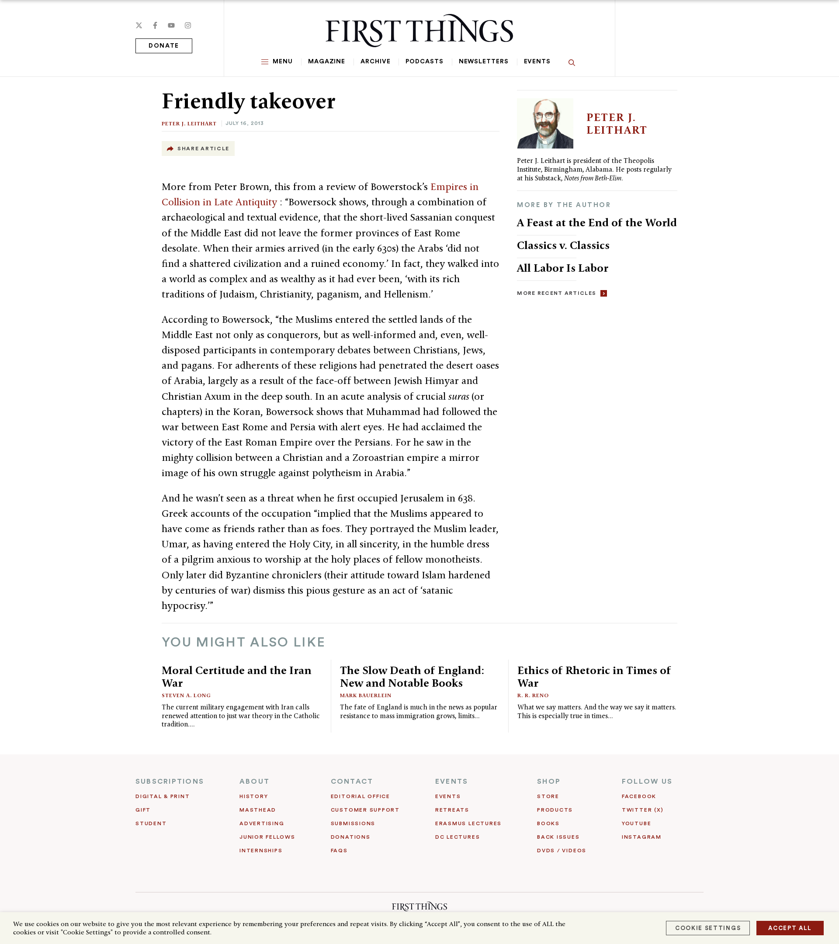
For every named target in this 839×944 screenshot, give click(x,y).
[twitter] (138, 25)
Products (555, 810)
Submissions (353, 823)
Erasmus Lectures (468, 823)
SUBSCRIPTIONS (169, 781)
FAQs (339, 850)
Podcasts (424, 62)
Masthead (257, 810)
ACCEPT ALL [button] (790, 928)
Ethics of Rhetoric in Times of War (594, 676)
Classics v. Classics (563, 245)
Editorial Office (360, 796)
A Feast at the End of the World (597, 222)
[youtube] (171, 25)
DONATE (164, 46)
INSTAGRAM (642, 837)
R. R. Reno (533, 695)
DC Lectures (457, 837)
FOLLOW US (647, 781)
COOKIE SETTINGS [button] (708, 928)
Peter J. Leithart (189, 123)
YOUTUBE (636, 823)
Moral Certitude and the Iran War (237, 676)
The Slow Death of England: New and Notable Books (412, 676)
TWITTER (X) (642, 810)
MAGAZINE (326, 62)
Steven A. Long (186, 695)
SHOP (549, 781)
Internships (260, 850)
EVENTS (451, 781)
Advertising (261, 823)
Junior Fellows (267, 837)
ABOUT (254, 781)
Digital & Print (162, 796)
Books (548, 823)
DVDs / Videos (561, 850)
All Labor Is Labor (562, 268)
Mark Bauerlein (366, 695)
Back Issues (558, 837)
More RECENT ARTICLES (556, 293)
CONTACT (352, 781)
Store (548, 796)
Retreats (452, 810)
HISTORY (253, 796)
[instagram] (187, 25)
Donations (351, 837)
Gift (143, 810)
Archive (375, 62)
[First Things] (419, 30)
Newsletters (484, 62)
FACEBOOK (639, 796)
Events (537, 62)
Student (150, 823)
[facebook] (155, 25)
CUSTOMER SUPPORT (365, 810)
